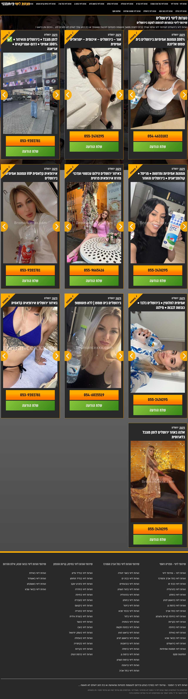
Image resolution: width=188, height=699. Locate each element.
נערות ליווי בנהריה (84, 611)
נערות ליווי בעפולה (84, 638)
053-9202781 (30, 141)
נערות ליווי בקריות (177, 622)
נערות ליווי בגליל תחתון (81, 578)
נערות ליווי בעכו (85, 627)
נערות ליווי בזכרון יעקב (82, 584)
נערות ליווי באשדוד (37, 578)
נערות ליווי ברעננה (130, 665)
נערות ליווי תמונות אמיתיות (132, 11)
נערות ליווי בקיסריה (83, 643)
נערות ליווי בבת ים (141, 3)
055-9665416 (94, 270)
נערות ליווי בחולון (112, 3)
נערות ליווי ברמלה (130, 649)
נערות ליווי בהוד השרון (128, 589)
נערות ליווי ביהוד (131, 605)
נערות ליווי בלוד (131, 616)
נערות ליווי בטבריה (84, 600)
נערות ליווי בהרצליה (127, 3)
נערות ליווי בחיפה (177, 627)
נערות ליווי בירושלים (149, 11)
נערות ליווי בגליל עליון (82, 573)
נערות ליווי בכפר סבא (129, 611)
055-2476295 (94, 136)
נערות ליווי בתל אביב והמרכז (159, 3)
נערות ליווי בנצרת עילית (81, 616)
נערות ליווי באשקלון (36, 584)
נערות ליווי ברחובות (129, 643)
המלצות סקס (116, 11)
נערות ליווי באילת (181, 11)
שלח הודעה (158, 146)
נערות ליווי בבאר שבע (166, 11)
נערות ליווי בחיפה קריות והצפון (46, 3)
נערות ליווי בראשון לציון (96, 3)
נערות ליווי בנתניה (130, 622)
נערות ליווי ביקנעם (84, 605)
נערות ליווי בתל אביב (64, 3)
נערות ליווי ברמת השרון (128, 659)
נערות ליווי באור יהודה (128, 573)
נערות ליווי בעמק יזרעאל (81, 632)
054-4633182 (158, 136)
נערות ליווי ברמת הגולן (82, 654)
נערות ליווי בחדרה (84, 589)
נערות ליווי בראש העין (128, 632)
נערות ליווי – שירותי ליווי (179, 3)
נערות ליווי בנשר (85, 622)
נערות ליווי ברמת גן (80, 3)
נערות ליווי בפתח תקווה (127, 627)
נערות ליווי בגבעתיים (129, 584)
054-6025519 (94, 395)
